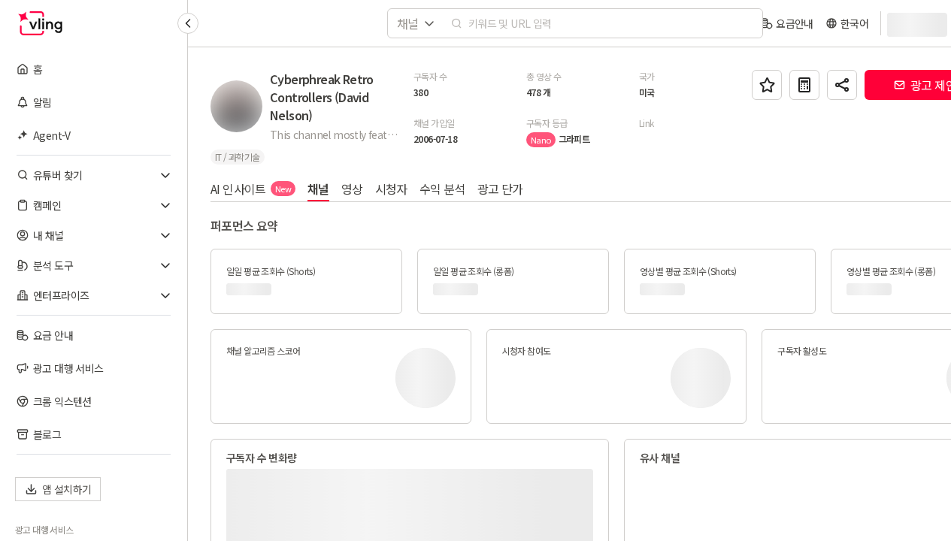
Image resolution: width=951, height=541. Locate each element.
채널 (318, 189)
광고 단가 (500, 189)
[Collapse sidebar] (187, 23)
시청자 (391, 189)
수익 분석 (442, 189)
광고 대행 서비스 (44, 530)
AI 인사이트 (250, 189)
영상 (352, 189)
